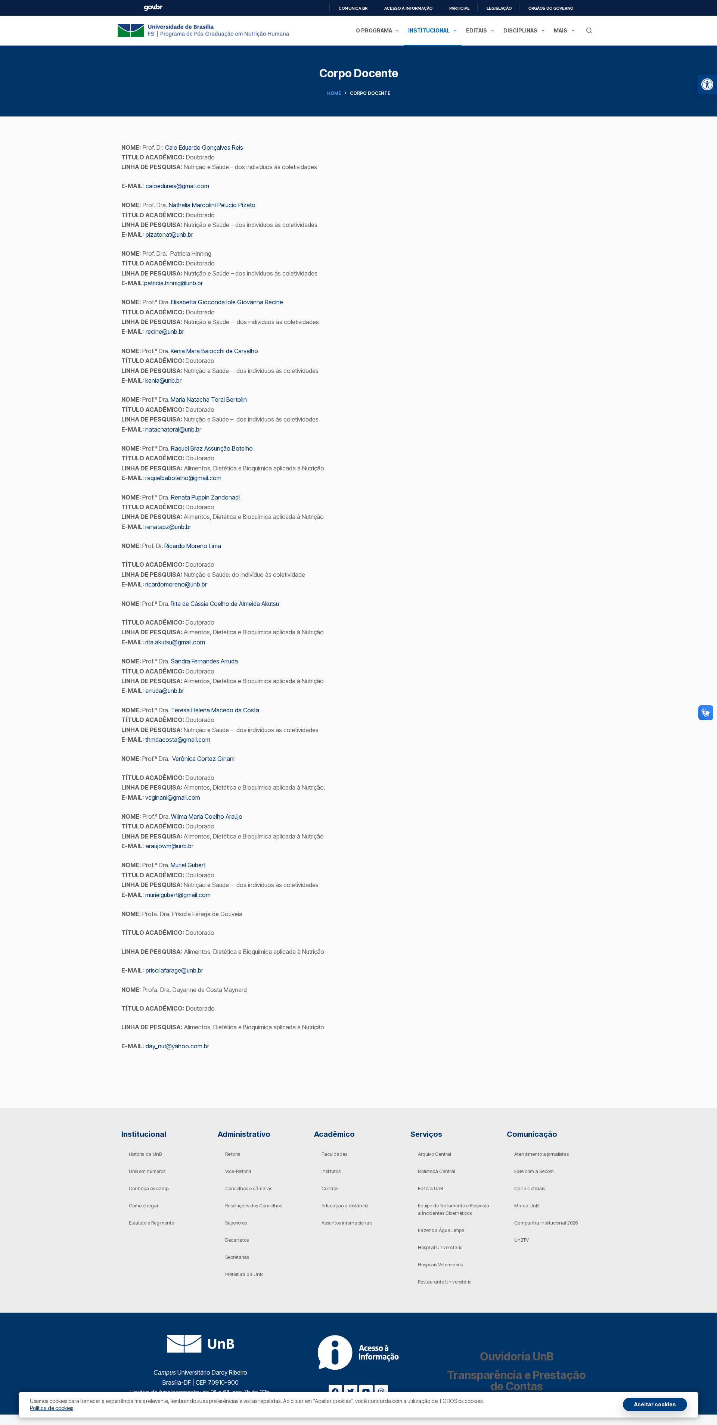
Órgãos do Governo (550, 8)
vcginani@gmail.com (172, 797)
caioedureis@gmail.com (177, 186)
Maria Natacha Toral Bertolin (209, 399)
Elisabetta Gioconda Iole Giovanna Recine (227, 302)
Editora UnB (430, 1188)
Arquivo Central (434, 1154)
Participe (459, 8)
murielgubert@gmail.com (178, 895)
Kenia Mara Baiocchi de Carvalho (214, 351)
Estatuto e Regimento (151, 1223)
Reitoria (232, 1154)
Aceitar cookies (655, 1404)
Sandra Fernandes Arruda (204, 661)
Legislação (499, 8)
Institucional (429, 30)
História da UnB (145, 1154)
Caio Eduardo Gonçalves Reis (204, 147)
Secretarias (237, 1257)
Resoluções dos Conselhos (253, 1205)
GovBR (153, 7)
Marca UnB (526, 1205)
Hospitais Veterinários (440, 1264)
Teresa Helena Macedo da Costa (215, 710)
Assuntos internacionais (347, 1223)
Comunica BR (353, 8)
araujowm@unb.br (169, 846)
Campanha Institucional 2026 (546, 1223)
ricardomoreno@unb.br (176, 584)
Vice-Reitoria (238, 1171)
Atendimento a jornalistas (541, 1154)
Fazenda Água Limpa (441, 1230)
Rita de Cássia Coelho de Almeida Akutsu (225, 603)
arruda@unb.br (164, 690)
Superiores (236, 1223)
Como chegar (143, 1205)
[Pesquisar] (589, 30)
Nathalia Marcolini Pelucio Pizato (212, 205)
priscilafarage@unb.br (174, 970)
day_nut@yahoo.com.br (177, 1046)
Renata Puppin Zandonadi (205, 497)
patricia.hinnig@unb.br (173, 283)
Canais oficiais (529, 1188)
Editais (476, 30)
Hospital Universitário (440, 1247)
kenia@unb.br (163, 380)
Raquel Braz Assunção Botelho (212, 448)
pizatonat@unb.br (169, 234)
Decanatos (237, 1240)
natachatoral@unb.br (173, 429)
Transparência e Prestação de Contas (516, 1380)
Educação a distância (345, 1205)
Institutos (331, 1171)
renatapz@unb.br (168, 527)
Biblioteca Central (436, 1171)
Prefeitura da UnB (244, 1274)
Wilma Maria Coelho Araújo (206, 816)
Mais (560, 30)
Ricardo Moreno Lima (192, 546)
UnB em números (147, 1171)
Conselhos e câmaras (248, 1188)
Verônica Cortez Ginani (203, 758)
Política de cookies (51, 1408)
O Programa (374, 30)
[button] (707, 84)
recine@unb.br (165, 331)
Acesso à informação (408, 8)
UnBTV (521, 1240)
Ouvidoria (516, 1356)
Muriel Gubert (188, 865)
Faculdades (334, 1154)
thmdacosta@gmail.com (177, 739)
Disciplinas (520, 30)
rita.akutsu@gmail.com (175, 642)
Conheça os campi (149, 1188)
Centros (330, 1188)
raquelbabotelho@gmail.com (183, 478)
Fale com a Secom (534, 1171)
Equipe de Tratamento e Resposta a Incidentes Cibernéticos (453, 1209)
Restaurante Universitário (444, 1282)
